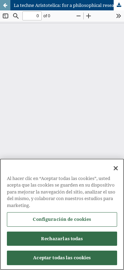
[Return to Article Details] (5, 5)
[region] (62, 214)
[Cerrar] (115, 168)
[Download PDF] (119, 5)
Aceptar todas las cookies (62, 257)
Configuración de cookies (62, 219)
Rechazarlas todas (62, 238)
